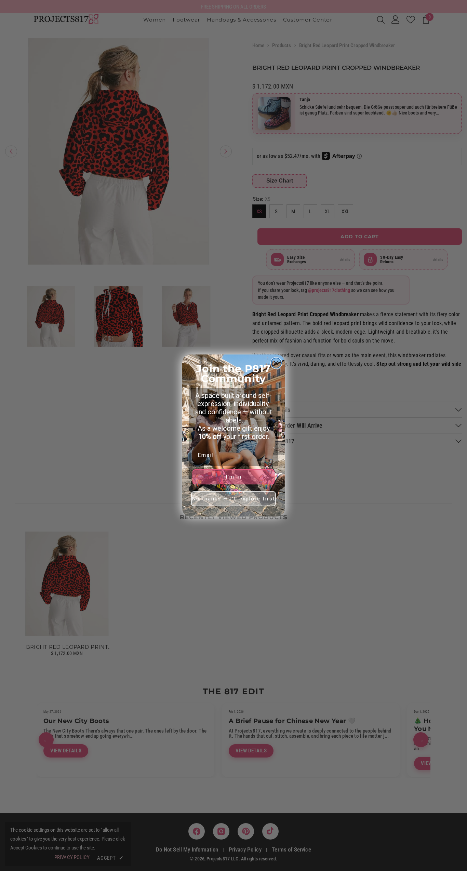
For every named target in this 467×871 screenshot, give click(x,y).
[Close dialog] (276, 363)
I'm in (234, 477)
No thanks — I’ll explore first (233, 499)
